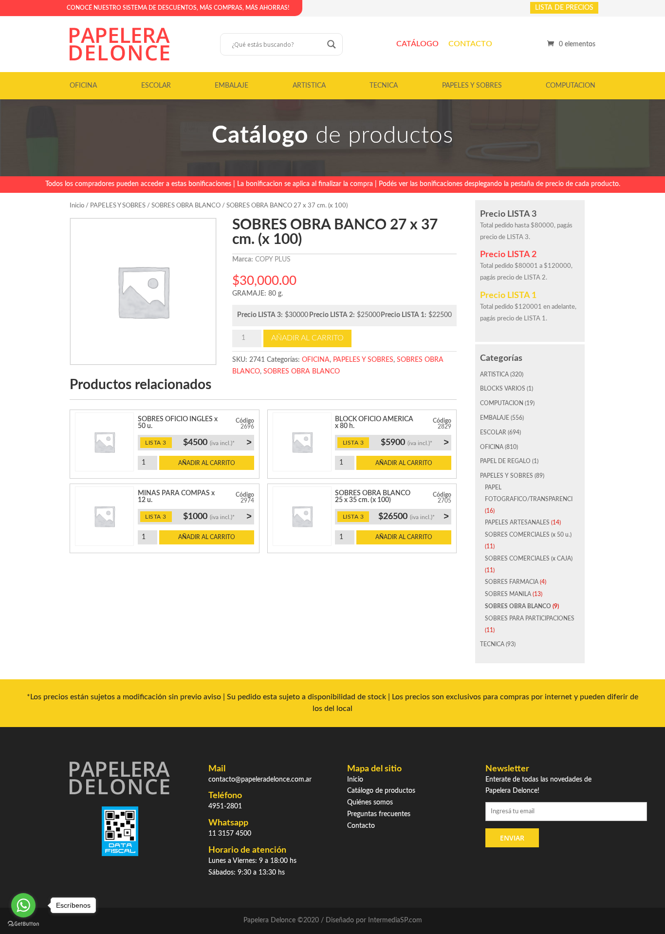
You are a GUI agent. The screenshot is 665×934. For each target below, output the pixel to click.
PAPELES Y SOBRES (472, 85)
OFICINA (83, 85)
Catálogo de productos (381, 790)
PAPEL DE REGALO (505, 461)
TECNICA (383, 85)
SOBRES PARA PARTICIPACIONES (529, 618)
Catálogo (417, 44)
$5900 (415, 442)
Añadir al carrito (307, 338)
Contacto (470, 44)
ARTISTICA (309, 85)
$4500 (217, 442)
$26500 (413, 516)
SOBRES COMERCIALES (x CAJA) (529, 558)
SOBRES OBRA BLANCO (186, 206)
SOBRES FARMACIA (511, 582)
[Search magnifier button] (331, 44)
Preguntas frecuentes (378, 814)
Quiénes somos (370, 802)
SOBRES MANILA (508, 594)
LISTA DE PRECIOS (564, 7)
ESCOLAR (156, 85)
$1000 (217, 516)
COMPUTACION (570, 85)
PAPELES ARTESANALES (517, 522)
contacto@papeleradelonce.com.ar (260, 779)
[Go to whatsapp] (23, 905)
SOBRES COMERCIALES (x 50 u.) (528, 535)
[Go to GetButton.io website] (23, 924)
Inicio (77, 206)
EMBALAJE (231, 85)
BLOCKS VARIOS (502, 389)
